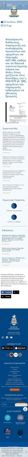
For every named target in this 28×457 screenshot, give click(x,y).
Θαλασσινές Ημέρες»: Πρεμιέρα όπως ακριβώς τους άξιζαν (12, 249)
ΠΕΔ (20, 436)
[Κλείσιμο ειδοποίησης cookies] (26, 452)
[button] (6, 292)
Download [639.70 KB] (12, 123)
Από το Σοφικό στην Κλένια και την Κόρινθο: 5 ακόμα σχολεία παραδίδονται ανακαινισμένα (13, 186)
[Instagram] (3, 337)
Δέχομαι (19, 455)
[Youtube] (11, 337)
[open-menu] (23, 5)
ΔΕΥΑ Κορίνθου (8, 422)
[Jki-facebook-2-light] (7, 337)
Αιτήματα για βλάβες (14, 222)
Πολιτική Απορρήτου (13, 446)
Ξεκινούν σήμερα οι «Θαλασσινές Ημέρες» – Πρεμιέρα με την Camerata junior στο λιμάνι (13, 259)
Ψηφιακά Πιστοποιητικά (14, 210)
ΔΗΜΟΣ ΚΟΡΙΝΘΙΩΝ (11, 5)
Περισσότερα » (6, 152)
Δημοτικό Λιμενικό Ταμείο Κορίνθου (20, 423)
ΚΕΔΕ (7, 437)
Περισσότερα (10, 455)
